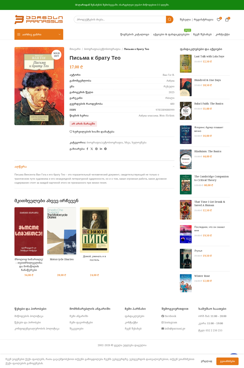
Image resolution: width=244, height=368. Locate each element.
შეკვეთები (76, 328)
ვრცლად (207, 361)
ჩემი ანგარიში (79, 316)
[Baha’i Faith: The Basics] (186, 111)
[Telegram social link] (105, 148)
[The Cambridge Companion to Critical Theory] (186, 184)
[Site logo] (38, 19)
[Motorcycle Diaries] (61, 231)
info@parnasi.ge (174, 328)
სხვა (127, 142)
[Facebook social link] (87, 148)
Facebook (170, 316)
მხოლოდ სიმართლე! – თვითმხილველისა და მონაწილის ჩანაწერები (29, 265)
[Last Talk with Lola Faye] (186, 64)
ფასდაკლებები (134, 316)
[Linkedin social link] (101, 148)
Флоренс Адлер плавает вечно (208, 129)
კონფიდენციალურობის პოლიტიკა (36, 328)
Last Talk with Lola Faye (209, 56)
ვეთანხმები (227, 361)
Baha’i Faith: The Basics (208, 103)
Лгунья (198, 250)
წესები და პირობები (27, 322)
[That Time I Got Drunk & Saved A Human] (186, 210)
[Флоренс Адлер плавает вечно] (186, 134)
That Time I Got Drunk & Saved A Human (209, 203)
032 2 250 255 (214, 330)
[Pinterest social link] (96, 148)
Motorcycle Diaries (62, 259)
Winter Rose (202, 276)
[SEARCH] (169, 19)
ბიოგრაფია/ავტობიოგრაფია (102, 49)
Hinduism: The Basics (207, 151)
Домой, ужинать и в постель (94, 257)
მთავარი (75, 49)
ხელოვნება (139, 142)
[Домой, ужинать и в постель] (94, 230)
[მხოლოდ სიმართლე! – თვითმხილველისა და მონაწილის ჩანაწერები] (29, 231)
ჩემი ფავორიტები (81, 322)
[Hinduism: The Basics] (186, 159)
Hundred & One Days (207, 80)
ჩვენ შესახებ (133, 328)
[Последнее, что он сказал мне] (186, 234)
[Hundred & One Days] (186, 87)
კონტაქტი (131, 322)
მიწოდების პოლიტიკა (28, 316)
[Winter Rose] (186, 283)
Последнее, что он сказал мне (209, 228)
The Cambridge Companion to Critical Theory (211, 178)
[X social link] (91, 148)
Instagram (170, 322)
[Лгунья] (186, 258)
